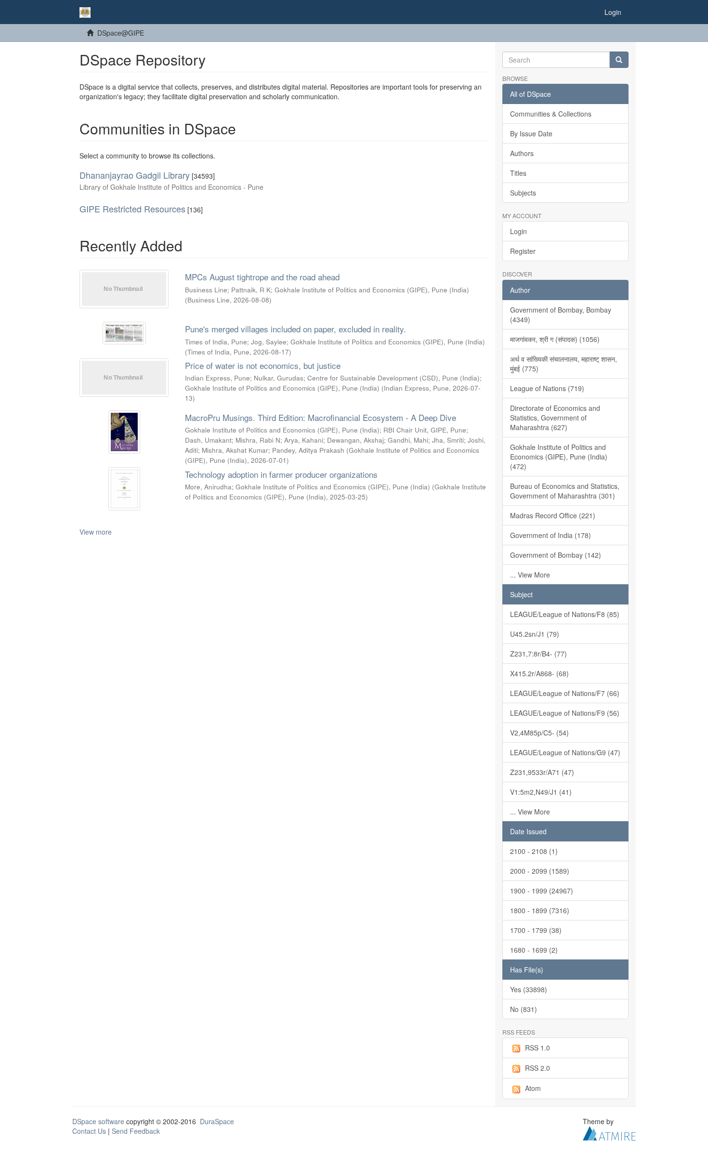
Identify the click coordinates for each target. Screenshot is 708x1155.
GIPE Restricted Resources (132, 208)
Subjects (523, 192)
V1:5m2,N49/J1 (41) (541, 792)
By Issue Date (531, 133)
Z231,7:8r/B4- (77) (538, 653)
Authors (522, 153)
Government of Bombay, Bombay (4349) (560, 314)
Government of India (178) (550, 535)
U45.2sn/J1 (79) (534, 634)
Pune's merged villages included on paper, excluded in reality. (295, 329)
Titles (518, 173)
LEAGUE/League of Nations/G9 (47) (565, 752)
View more (95, 532)
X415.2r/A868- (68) (539, 673)
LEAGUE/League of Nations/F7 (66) (564, 693)
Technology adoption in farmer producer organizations (281, 474)
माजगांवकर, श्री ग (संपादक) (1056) (555, 339)
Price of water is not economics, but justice (263, 365)
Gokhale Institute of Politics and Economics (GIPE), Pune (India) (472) (558, 456)
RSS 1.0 (537, 1047)
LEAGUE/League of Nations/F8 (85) (564, 614)
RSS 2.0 (537, 1068)
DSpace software (98, 1121)
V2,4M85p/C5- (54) (539, 732)
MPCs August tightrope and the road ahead (262, 277)
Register (523, 251)
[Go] (619, 60)
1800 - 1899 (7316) (539, 910)
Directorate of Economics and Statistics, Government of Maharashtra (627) (555, 417)
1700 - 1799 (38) (536, 930)
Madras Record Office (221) (552, 515)
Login (518, 231)
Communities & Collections (550, 113)
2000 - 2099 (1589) (539, 871)
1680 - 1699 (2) (534, 950)
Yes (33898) (528, 989)
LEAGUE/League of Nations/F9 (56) (564, 713)
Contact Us (89, 1131)
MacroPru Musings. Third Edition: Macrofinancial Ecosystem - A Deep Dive (320, 417)
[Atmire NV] (609, 1132)
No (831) (523, 1009)
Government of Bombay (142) (555, 555)
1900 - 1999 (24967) (541, 890)
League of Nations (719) (547, 388)
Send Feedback (136, 1131)
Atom (533, 1088)
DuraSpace (217, 1121)
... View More (530, 574)
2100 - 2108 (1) (534, 851)
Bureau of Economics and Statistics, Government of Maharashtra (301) (564, 490)
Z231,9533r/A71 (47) (542, 772)
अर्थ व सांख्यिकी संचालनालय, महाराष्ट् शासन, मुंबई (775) (563, 363)
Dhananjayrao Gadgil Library (134, 175)
